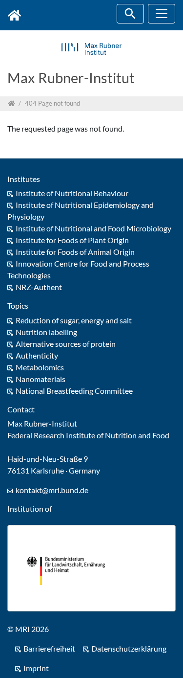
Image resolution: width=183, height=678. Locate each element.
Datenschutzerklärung (128, 648)
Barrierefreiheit (49, 648)
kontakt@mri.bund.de (52, 490)
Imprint (36, 668)
